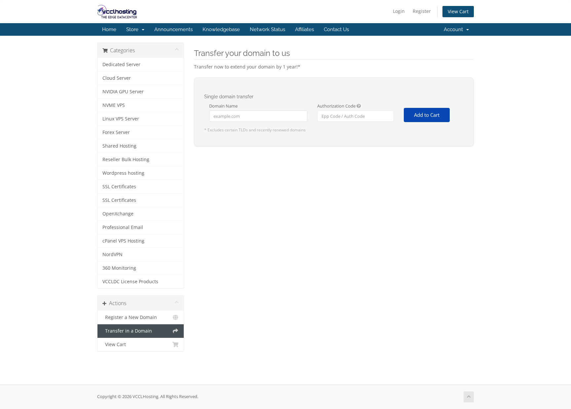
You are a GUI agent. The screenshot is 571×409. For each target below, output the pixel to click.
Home (109, 29)
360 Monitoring (119, 268)
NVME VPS (113, 105)
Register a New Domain (129, 317)
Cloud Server (116, 78)
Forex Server (116, 132)
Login (399, 11)
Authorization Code (337, 106)
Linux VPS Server (120, 119)
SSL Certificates (119, 187)
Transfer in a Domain (127, 331)
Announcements (173, 29)
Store (133, 29)
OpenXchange (117, 214)
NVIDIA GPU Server (123, 92)
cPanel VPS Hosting (123, 241)
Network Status (267, 29)
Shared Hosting (119, 146)
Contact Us (336, 29)
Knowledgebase (221, 29)
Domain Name (223, 106)
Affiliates (304, 29)
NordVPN (112, 254)
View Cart (458, 11)
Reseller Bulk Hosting (125, 159)
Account (455, 29)
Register (422, 11)
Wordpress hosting (123, 173)
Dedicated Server (121, 65)
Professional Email (122, 227)
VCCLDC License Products (130, 282)
